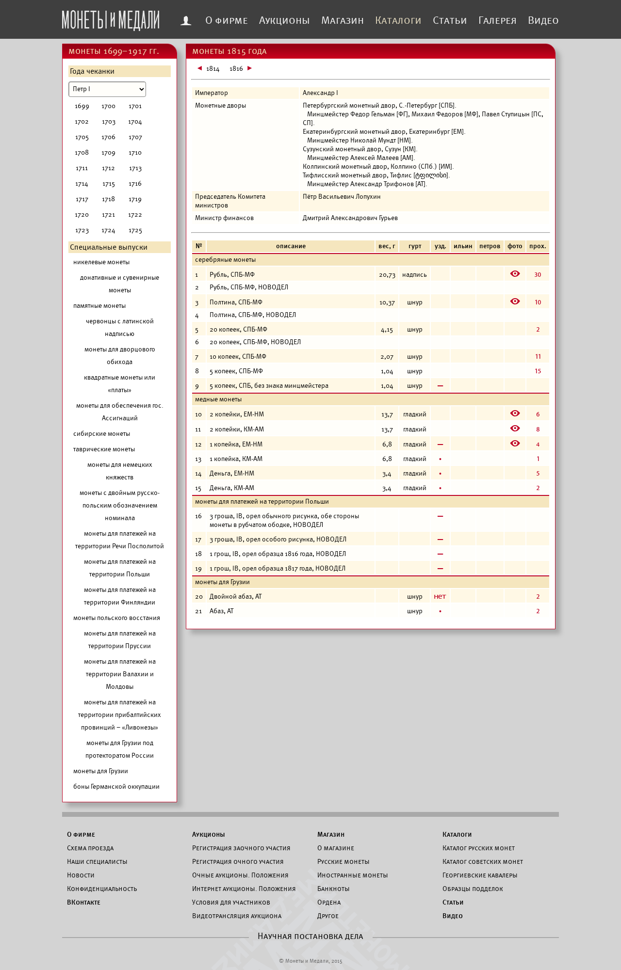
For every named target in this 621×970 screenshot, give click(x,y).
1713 (135, 168)
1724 (108, 230)
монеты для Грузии (100, 771)
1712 (108, 168)
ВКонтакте (83, 902)
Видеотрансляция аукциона (236, 916)
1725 (135, 230)
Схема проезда (90, 848)
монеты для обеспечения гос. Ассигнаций (119, 411)
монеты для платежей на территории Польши (120, 567)
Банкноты (333, 888)
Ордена (329, 902)
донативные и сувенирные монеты (119, 283)
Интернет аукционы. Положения (244, 888)
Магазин (342, 20)
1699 (82, 106)
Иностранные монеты (352, 875)
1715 (108, 183)
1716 (135, 183)
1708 (82, 152)
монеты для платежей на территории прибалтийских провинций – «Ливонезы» (119, 714)
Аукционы (284, 20)
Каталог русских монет (478, 848)
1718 (108, 199)
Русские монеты (343, 861)
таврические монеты (104, 449)
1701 (135, 106)
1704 (135, 121)
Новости (81, 875)
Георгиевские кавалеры (480, 875)
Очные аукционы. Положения (240, 875)
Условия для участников (231, 902)
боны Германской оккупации (116, 786)
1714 (81, 183)
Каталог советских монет (482, 861)
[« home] (110, 17)
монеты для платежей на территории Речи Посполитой (119, 539)
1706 (108, 137)
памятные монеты (99, 306)
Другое (328, 916)
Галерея (497, 20)
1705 (82, 137)
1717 (82, 199)
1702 (82, 121)
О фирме (226, 20)
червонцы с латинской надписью (120, 327)
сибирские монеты (101, 433)
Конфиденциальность (102, 888)
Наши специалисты (97, 861)
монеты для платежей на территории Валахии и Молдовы (120, 674)
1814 (213, 68)
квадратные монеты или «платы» (119, 383)
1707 (135, 137)
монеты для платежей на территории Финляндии (120, 596)
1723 (82, 230)
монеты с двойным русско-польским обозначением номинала (120, 505)
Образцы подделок (472, 888)
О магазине (335, 848)
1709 (108, 152)
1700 (108, 106)
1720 (82, 214)
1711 (82, 168)
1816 (236, 68)
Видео (543, 20)
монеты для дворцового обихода (119, 355)
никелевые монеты (101, 262)
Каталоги (398, 20)
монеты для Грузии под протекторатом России (119, 749)
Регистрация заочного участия (241, 848)
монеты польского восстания (116, 618)
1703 (108, 121)
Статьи (450, 20)
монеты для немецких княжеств (119, 471)
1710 (135, 152)
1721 (108, 214)
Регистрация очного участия (238, 861)
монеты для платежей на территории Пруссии (120, 639)
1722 (135, 214)
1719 (135, 199)
